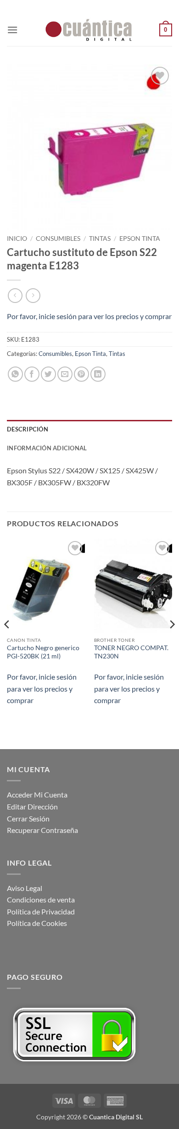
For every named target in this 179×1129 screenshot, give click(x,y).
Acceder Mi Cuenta (37, 794)
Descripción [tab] (27, 429)
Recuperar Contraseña (42, 830)
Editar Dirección (32, 806)
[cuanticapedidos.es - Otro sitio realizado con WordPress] (89, 30)
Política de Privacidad (41, 911)
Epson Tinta (139, 238)
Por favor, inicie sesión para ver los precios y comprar (89, 316)
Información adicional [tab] (47, 448)
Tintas (100, 238)
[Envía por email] (65, 374)
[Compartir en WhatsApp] (15, 374)
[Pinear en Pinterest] (81, 374)
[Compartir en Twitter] (48, 374)
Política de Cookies (37, 923)
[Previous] (7, 643)
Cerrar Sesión (28, 818)
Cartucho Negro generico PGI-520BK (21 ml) (43, 652)
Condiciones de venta (41, 899)
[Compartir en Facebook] (31, 374)
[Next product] (15, 295)
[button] (12, 29)
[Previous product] (33, 295)
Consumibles (58, 238)
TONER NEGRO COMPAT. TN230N (131, 652)
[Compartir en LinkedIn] (98, 374)
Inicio (17, 238)
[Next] (171, 643)
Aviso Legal (24, 888)
